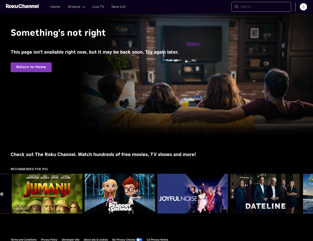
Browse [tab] (74, 7)
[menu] (303, 6)
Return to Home (31, 67)
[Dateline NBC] (265, 194)
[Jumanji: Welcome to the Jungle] (47, 193)
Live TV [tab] (98, 7)
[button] (48, 193)
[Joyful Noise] (192, 193)
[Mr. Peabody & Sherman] (120, 193)
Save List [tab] (118, 7)
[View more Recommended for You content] (307, 194)
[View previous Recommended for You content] (5, 194)
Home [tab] (55, 7)
